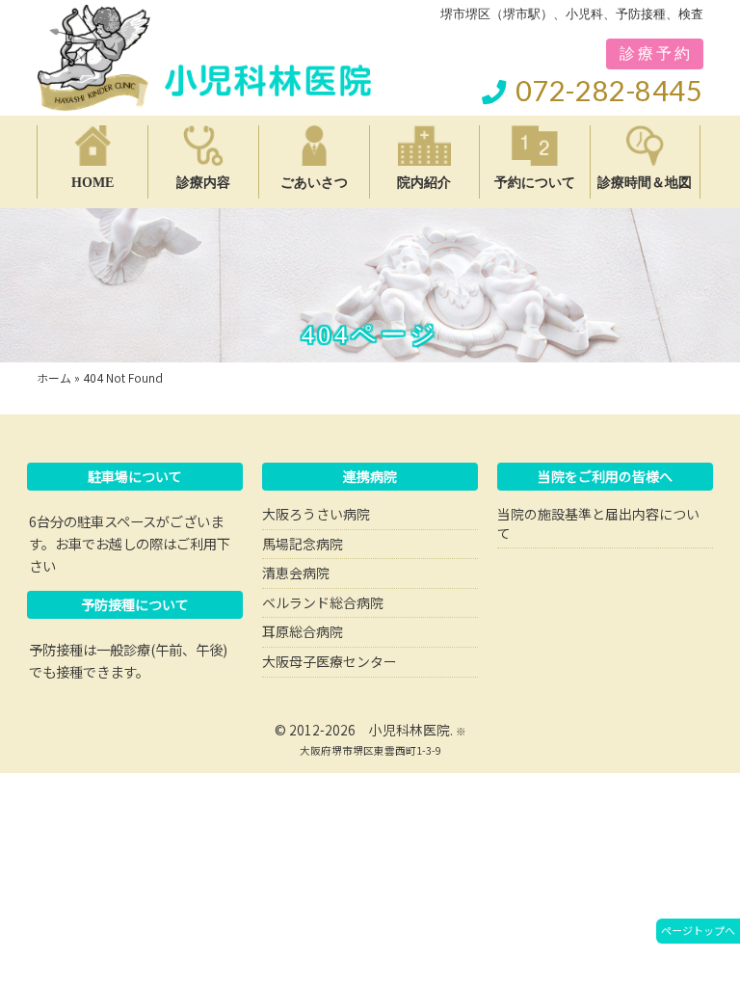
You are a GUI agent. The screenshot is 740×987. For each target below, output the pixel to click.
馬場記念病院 (302, 543)
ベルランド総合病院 (322, 602)
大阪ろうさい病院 (316, 513)
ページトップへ (698, 930)
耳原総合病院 (302, 631)
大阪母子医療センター (329, 661)
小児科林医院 (409, 729)
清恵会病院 (296, 572)
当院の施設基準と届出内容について (598, 523)
